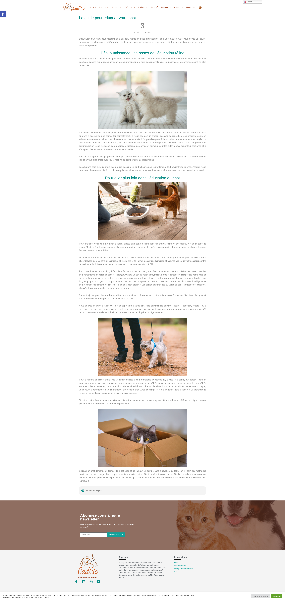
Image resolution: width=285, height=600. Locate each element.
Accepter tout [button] (276, 596)
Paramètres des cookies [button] (260, 596)
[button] (3, 14)
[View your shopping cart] (200, 7)
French (249, 2)
